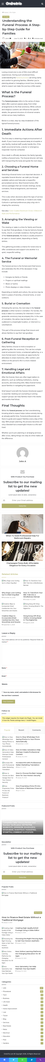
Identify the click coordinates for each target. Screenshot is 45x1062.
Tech (5, 995)
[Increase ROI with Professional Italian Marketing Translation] (8, 766)
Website (4, 684)
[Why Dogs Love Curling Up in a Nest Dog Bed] (12, 585)
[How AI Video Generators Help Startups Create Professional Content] (8, 754)
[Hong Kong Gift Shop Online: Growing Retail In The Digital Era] (33, 608)
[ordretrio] (14, 4)
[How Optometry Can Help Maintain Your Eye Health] (8, 970)
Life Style (12, 12)
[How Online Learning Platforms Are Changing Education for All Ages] (8, 957)
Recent (21, 730)
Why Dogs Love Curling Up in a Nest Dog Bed (11, 594)
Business (6, 998)
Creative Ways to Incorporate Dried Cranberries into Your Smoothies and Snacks (11, 619)
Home (6, 12)
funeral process (22, 78)
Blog (4, 1019)
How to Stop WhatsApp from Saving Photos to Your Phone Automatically (28, 739)
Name (4, 668)
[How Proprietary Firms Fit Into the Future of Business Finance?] (8, 792)
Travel (5, 1015)
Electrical (6, 1033)
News (5, 1029)
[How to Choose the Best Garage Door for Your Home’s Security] (8, 777)
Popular (7, 730)
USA (4, 988)
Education (6, 1036)
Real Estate (7, 1026)
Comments (36, 730)
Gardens (6, 1043)
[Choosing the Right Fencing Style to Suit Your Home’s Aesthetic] (8, 943)
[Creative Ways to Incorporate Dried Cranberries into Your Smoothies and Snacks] (12, 608)
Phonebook (7, 991)
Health (5, 1005)
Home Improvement (10, 1009)
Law (4, 1012)
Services (6, 1022)
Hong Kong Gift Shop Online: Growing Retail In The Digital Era (32, 618)
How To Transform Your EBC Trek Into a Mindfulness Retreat (33, 595)
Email (4, 676)
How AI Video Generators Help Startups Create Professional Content (28, 752)
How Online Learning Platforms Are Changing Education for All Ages (28, 953)
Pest (4, 1040)
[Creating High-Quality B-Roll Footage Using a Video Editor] (8, 931)
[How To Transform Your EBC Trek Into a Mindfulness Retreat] (33, 585)
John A (7, 38)
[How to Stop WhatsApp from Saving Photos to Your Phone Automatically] (8, 741)
